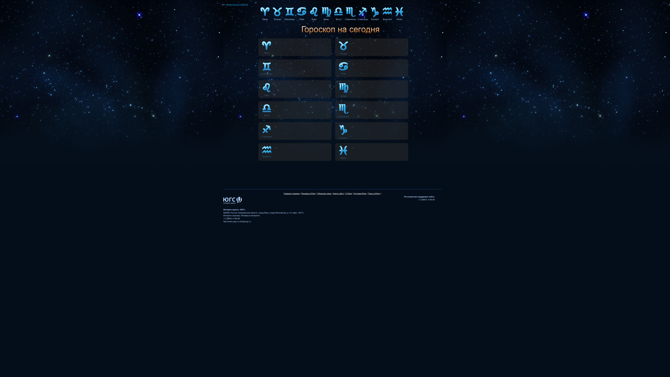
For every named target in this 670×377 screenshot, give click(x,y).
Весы (338, 19)
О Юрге (348, 194)
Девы (326, 19)
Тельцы (277, 19)
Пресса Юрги (374, 194)
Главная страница (292, 194)
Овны (265, 19)
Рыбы (399, 19)
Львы (314, 19)
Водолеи (387, 19)
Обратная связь (324, 194)
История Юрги (360, 194)
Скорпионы (350, 19)
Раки (301, 19)
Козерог (375, 19)
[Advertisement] (340, 172)
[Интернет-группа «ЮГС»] (232, 207)
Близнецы (290, 19)
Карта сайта (338, 194)
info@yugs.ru (245, 221)
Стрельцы (363, 19)
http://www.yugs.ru (231, 221)
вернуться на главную (237, 4)
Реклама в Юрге (308, 194)
